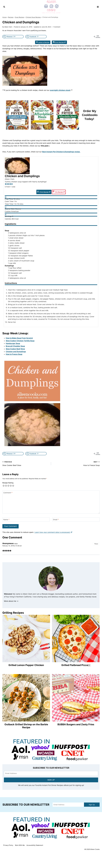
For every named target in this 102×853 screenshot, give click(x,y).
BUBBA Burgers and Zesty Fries (75, 724)
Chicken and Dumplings (16, 352)
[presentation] (26, 638)
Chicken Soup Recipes (33, 17)
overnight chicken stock (60, 90)
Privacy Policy (8, 845)
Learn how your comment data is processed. (52, 532)
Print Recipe (59, 42)
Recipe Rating (7, 483)
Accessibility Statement (34, 845)
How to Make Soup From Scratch (19, 338)
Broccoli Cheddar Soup (15, 346)
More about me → (11, 601)
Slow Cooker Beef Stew (15, 349)
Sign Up (92, 805)
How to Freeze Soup (14, 354)
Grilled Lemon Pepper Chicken (26, 665)
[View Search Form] (4, 7)
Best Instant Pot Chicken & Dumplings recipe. (61, 152)
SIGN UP (51, 780)
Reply (96, 544)
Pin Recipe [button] (59, 192)
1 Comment (56, 27)
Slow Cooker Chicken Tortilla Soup (20, 341)
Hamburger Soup (13, 343)
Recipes (10, 17)
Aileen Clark (8, 27)
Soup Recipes (19, 17)
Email (56, 520)
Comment (7, 493)
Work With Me (20, 845)
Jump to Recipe (43, 42)
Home (4, 17)
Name (6, 520)
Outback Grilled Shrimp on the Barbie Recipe (26, 726)
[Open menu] (98, 6)
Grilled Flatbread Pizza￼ (75, 665)
